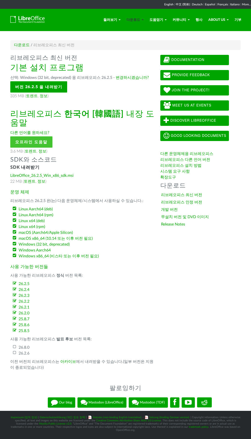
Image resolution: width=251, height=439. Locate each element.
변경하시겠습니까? (132, 78)
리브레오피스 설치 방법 (180, 165)
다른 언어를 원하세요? (29, 133)
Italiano (235, 4)
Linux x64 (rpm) (32, 227)
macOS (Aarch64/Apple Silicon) (46, 233)
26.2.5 (24, 284)
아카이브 (68, 362)
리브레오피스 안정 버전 (181, 202)
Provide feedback (190, 74)
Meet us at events (191, 105)
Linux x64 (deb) (32, 221)
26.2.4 (24, 290)
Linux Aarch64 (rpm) (36, 215)
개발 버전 (169, 210)
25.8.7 (24, 319)
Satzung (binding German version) (169, 417)
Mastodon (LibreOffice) (105, 402)
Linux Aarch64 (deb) (36, 209)
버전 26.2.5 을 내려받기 (38, 87)
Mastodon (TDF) (152, 402)
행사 (199, 20)
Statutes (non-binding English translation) (117, 417)
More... (246, 4)
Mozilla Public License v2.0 (55, 423)
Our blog (65, 402)
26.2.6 (24, 353)
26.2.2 (24, 301)
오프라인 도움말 (31, 142)
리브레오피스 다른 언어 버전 (185, 160)
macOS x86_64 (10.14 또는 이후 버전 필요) (56, 238)
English (169, 4)
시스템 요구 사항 (175, 171)
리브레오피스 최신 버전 (181, 195)
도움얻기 (156, 20)
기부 (238, 20)
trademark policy (199, 427)
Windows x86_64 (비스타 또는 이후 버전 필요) (59, 256)
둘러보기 (110, 20)
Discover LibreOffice (192, 120)
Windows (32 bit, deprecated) (44, 244)
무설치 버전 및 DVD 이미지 (185, 217)
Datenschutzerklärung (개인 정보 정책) (63, 417)
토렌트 (32, 96)
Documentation (187, 59)
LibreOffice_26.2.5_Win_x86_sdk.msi (42, 176)
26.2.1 (24, 307)
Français (222, 4)
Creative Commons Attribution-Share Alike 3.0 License (128, 420)
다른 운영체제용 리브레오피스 (186, 154)
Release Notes (173, 224)
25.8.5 (24, 331)
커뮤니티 (179, 20)
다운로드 (133, 20)
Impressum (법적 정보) (24, 417)
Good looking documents (198, 135)
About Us (216, 20)
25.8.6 (24, 325)
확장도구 (168, 177)
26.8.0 (24, 347)
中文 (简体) (183, 4)
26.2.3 (24, 295)
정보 (44, 96)
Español (210, 4)
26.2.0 (24, 313)
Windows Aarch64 (35, 250)
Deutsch (197, 4)
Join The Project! (190, 89)
